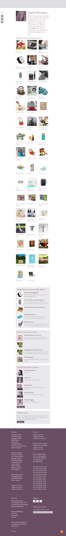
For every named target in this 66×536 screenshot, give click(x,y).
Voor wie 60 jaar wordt (39, 487)
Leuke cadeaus (15, 464)
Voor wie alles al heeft (39, 454)
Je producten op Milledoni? (19, 524)
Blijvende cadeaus (16, 453)
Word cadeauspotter (17, 501)
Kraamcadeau (15, 440)
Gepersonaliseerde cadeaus (19, 446)
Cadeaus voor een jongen (40, 445)
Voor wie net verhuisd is (40, 458)
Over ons (14, 513)
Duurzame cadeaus (16, 455)
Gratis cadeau (15, 469)
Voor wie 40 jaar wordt (39, 483)
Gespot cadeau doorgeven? (19, 522)
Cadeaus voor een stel (39, 438)
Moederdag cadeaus (17, 475)
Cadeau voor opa (37, 447)
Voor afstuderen (37, 461)
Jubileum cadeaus (16, 448)
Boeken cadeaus (16, 466)
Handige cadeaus (16, 458)
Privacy (13, 531)
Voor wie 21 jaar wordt (39, 480)
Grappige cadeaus (16, 438)
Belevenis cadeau (16, 468)
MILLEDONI (17, 4)
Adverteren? (15, 526)
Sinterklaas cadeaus (17, 478)
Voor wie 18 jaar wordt (39, 478)
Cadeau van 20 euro (17, 489)
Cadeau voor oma (38, 449)
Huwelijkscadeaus (16, 444)
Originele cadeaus (16, 462)
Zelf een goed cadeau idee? (19, 503)
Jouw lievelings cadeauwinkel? (19, 504)
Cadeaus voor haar (38, 436)
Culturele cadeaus (16, 436)
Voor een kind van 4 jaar (40, 472)
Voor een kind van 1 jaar (39, 467)
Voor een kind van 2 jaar (40, 468)
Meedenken (20, 422)
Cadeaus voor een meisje (40, 443)
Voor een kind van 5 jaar (40, 474)
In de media (14, 515)
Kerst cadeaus (15, 480)
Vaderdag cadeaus (16, 476)
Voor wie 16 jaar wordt (39, 476)
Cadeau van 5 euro (16, 485)
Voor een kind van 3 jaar (40, 470)
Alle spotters (21, 407)
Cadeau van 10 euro (17, 487)
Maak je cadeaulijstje (17, 506)
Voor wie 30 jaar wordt (39, 482)
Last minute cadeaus (17, 456)
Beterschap (14, 442)
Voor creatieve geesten (39, 456)
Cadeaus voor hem (38, 435)
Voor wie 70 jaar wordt (39, 489)
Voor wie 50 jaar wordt (39, 485)
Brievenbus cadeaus (17, 460)
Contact (13, 517)
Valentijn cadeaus (16, 435)
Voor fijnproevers (38, 460)
